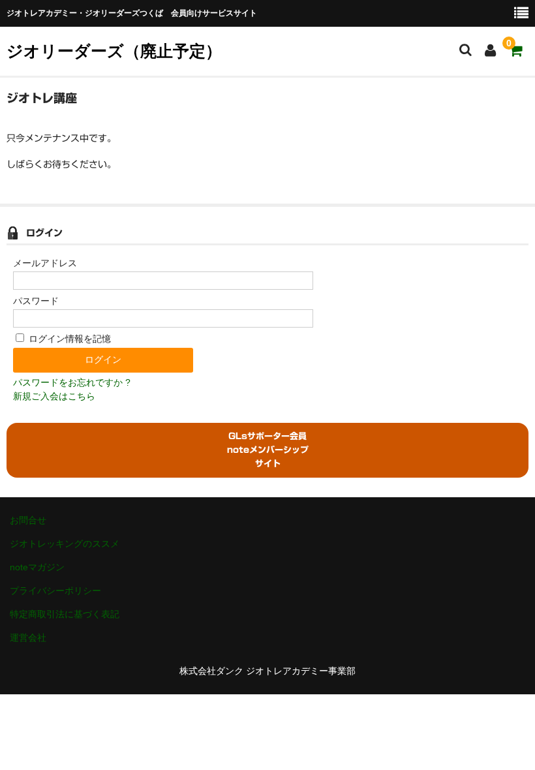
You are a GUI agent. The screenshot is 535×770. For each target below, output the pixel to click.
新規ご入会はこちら (54, 396)
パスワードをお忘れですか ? (71, 382)
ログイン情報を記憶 (68, 338)
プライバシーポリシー (55, 590)
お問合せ (28, 520)
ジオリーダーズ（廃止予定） (114, 51)
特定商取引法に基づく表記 (64, 614)
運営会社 (28, 637)
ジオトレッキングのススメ (64, 543)
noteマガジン (37, 567)
